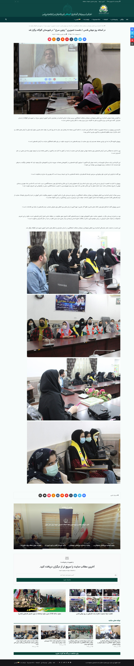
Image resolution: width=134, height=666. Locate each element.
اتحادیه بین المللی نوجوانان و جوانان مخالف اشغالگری (87, 26)
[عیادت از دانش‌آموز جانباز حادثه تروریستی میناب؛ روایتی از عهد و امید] (53, 632)
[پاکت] (49, 39)
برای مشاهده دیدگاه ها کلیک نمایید (67, 653)
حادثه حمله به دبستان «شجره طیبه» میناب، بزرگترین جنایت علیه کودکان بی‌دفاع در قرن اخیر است (26, 642)
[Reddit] (62, 39)
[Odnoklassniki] (54, 39)
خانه (127, 19)
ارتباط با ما (86, 19)
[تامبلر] (71, 39)
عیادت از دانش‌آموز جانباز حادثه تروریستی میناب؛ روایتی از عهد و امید (55, 642)
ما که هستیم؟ (96, 19)
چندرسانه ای (114, 19)
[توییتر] (80, 39)
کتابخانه (106, 19)
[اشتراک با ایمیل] (44, 495)
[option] (67, 526)
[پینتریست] (67, 39)
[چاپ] (40, 495)
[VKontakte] (58, 39)
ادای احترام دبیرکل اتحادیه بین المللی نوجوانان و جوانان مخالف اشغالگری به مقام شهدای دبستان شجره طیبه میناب (81, 642)
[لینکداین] (76, 39)
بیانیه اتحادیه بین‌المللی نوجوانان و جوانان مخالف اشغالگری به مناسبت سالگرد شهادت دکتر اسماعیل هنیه (67, 525)
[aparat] (57, 663)
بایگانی (122, 19)
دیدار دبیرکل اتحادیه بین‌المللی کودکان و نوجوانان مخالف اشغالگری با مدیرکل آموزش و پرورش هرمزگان (109, 642)
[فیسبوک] (84, 39)
